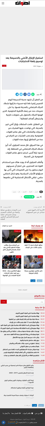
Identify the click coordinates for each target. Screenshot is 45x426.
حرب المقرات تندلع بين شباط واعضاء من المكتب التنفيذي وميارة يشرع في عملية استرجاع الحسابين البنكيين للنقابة (11, 214)
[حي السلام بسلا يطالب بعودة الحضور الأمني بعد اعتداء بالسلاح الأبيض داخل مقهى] (11, 236)
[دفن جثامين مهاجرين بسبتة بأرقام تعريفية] (33, 262)
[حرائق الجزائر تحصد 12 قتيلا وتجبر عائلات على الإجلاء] (33, 236)
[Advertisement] (22, 30)
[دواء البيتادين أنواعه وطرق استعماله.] (39, 390)
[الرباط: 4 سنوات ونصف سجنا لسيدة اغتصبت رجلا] (39, 397)
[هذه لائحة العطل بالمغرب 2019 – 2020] (39, 375)
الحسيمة (24, 191)
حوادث (4, 65)
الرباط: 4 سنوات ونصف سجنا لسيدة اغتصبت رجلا (19, 395)
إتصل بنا (5, 413)
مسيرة (14, 191)
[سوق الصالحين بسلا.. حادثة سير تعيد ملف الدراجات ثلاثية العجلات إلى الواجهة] (11, 262)
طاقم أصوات (27, 413)
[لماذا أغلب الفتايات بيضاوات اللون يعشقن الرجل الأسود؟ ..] (39, 383)
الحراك (30, 191)
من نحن (37, 413)
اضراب (36, 191)
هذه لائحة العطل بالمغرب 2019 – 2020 (21, 373)
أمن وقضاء (17, 231)
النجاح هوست (22, 422)
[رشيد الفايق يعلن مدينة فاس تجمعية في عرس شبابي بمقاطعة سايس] (39, 368)
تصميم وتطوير (33, 422)
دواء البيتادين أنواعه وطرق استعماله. (22, 388)
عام (19, 191)
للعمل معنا (14, 413)
